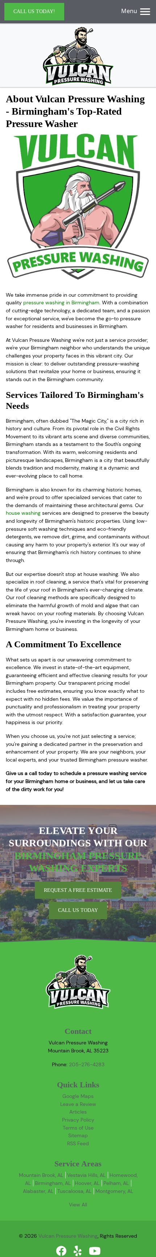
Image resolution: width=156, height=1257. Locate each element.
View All (78, 1204)
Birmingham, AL (53, 1183)
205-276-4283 (86, 1064)
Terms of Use (78, 1127)
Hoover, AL (87, 1183)
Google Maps (78, 1096)
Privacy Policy (78, 1119)
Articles (78, 1111)
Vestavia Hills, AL (86, 1175)
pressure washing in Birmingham (61, 302)
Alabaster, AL (38, 1191)
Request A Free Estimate (78, 890)
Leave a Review (78, 1104)
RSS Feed (78, 1143)
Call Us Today (78, 910)
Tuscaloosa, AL (74, 1191)
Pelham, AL (116, 1183)
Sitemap (78, 1135)
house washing (23, 513)
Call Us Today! (34, 11)
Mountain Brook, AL (41, 1175)
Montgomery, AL (114, 1191)
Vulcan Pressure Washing (68, 1236)
